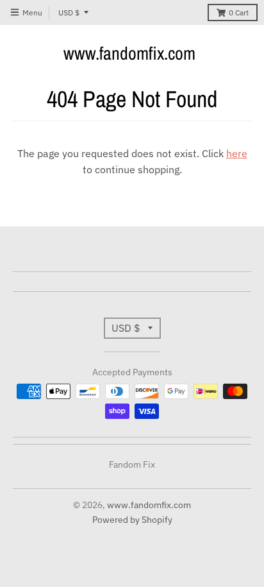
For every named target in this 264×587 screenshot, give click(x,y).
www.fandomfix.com (129, 53)
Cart (239, 12)
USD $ (68, 12)
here (236, 153)
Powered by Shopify (132, 519)
